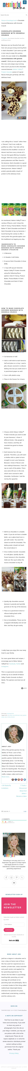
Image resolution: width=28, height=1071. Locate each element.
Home (3, 20)
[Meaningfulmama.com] (14, 9)
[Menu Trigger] (25, 2)
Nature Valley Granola (10, 717)
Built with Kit (14, 940)
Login (24, 811)
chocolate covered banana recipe (15, 715)
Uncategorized (11, 20)
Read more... (6, 777)
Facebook (12, 664)
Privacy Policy (14, 1053)
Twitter (18, 664)
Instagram (4, 666)
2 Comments (4, 38)
